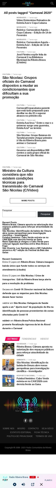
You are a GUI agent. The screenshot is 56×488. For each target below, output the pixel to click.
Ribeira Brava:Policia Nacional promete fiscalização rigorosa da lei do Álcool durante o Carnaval (26, 324)
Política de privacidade (20, 436)
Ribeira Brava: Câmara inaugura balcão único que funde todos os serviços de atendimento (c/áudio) (28, 266)
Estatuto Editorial (20, 432)
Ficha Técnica (41, 432)
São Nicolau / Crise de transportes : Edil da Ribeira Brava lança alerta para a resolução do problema (26, 279)
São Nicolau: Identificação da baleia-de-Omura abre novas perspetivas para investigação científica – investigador (26, 233)
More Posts (28, 200)
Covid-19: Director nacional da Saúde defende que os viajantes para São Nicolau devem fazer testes (27, 293)
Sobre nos (8, 428)
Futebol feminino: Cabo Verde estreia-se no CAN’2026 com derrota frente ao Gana (25, 238)
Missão (21, 428)
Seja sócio (47, 428)
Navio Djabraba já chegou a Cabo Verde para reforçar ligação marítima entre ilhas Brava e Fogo (25, 243)
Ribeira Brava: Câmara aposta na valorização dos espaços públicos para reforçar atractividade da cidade (27, 226)
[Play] (15, 484)
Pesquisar (7, 210)
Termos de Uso (44, 436)
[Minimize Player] (41, 484)
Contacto (33, 428)
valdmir (6, 320)
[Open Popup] (33, 484)
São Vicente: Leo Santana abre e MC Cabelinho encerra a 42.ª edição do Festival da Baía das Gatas (27, 250)
